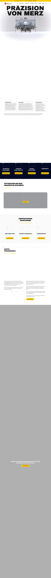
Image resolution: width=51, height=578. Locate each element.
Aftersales (32, 3)
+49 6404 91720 (30, 0)
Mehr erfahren (35, 0)
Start (17, 3)
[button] (44, 3)
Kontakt (40, 3)
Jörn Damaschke (39, 102)
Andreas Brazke (8, 102)
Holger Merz (21, 102)
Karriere (36, 3)
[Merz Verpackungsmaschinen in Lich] (8, 3)
